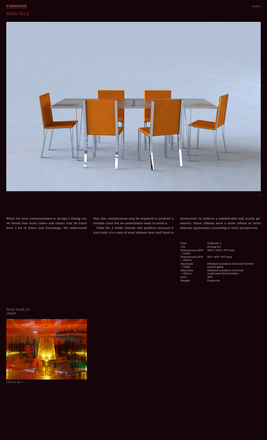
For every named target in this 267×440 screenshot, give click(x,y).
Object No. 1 (14, 382)
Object (11, 313)
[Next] (257, 195)
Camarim (16, 5)
